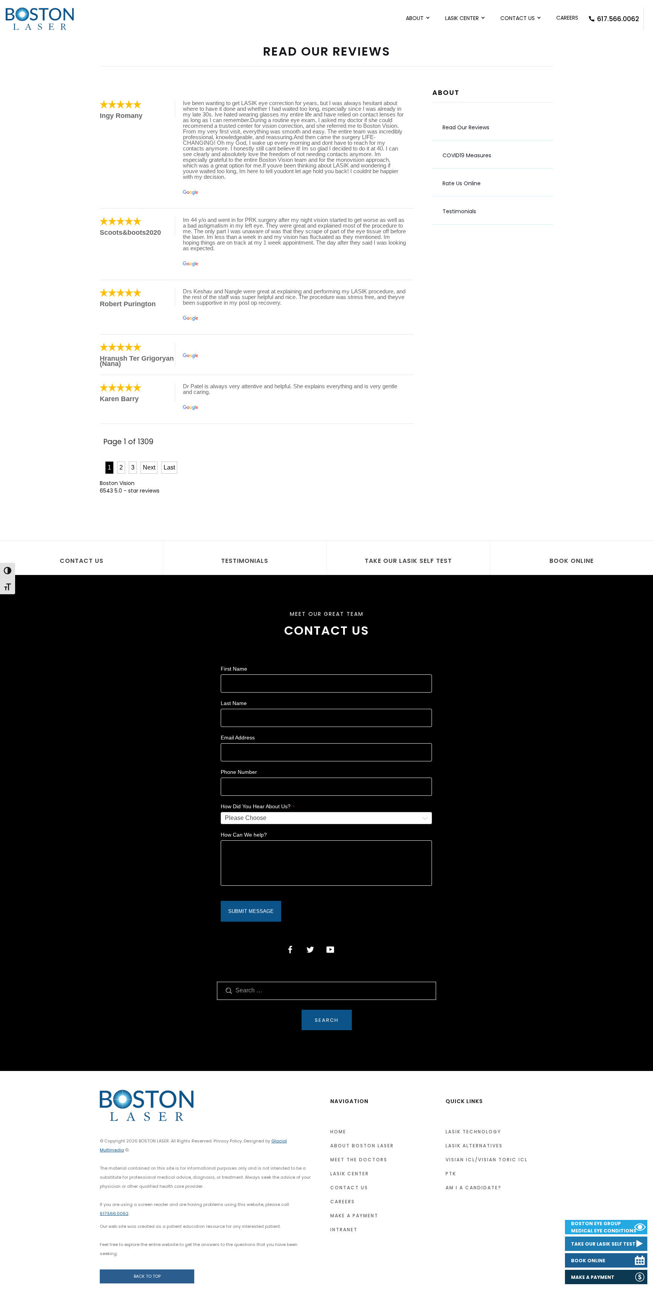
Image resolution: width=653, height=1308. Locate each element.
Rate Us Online (462, 183)
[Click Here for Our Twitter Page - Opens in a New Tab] (310, 949)
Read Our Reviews (466, 127)
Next (149, 467)
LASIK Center (462, 18)
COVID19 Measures (467, 155)
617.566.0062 (618, 18)
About (415, 18)
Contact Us (517, 18)
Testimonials (459, 211)
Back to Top (147, 1276)
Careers (567, 18)
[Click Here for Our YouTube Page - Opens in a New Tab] (330, 949)
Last (169, 467)
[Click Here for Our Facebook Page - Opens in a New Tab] (290, 949)
